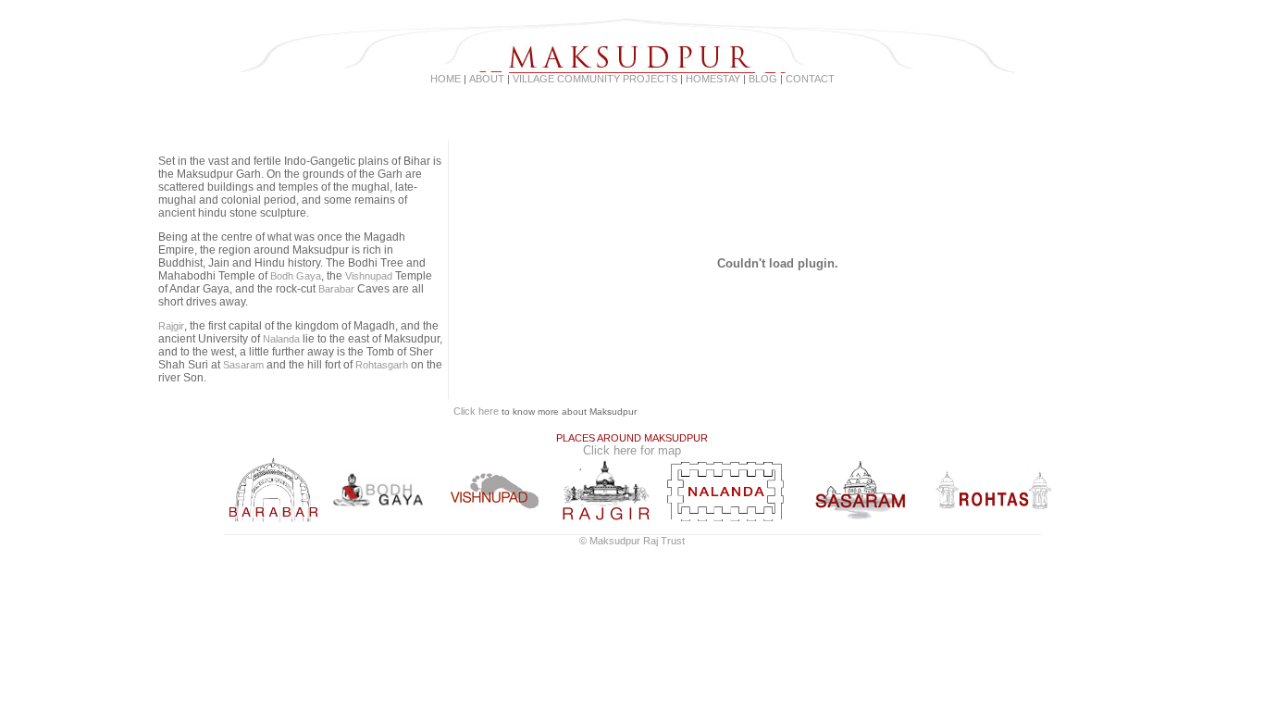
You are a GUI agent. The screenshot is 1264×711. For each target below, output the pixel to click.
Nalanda (281, 338)
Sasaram (243, 364)
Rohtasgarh (381, 364)
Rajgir (171, 325)
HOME (445, 78)
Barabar (336, 288)
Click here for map (632, 450)
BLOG (763, 78)
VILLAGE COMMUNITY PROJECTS (596, 78)
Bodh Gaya (295, 275)
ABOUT (486, 78)
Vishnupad (368, 275)
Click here (476, 411)
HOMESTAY (713, 78)
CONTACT (810, 78)
